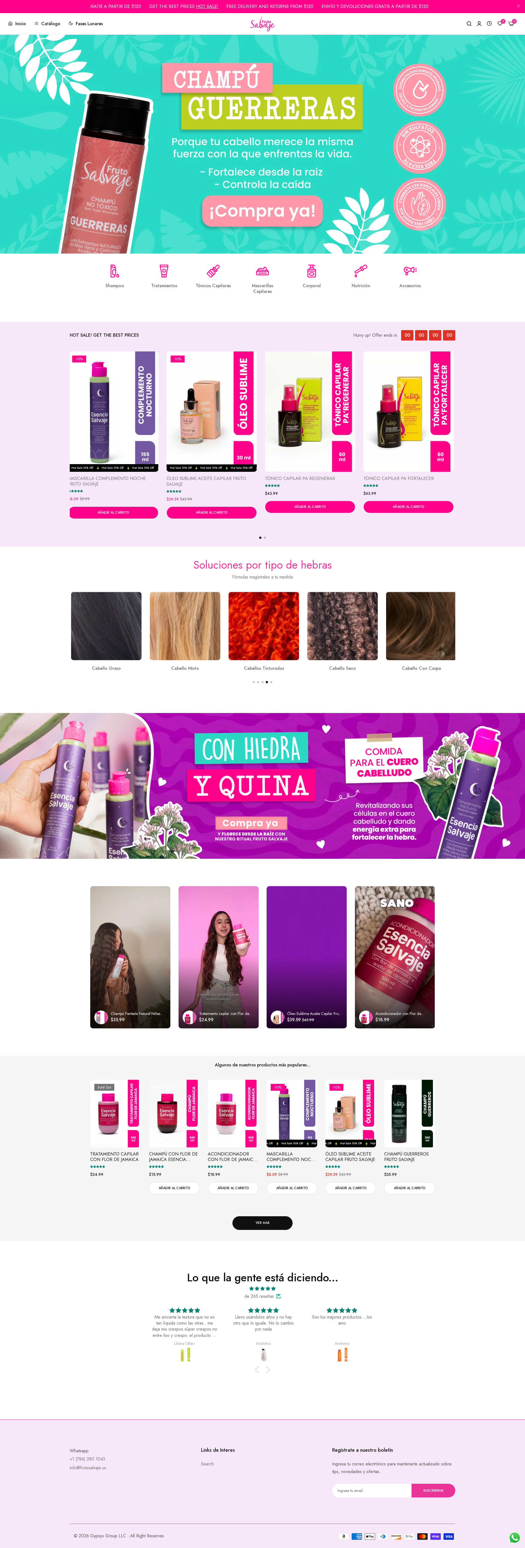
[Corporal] (312, 271)
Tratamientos (164, 286)
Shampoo (115, 286)
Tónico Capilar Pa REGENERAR (302, 479)
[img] (262, 1289)
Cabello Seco (183, 668)
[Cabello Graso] (341, 626)
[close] (518, 6)
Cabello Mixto (420, 668)
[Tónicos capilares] (213, 271)
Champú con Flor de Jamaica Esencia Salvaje (173, 1157)
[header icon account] (479, 24)
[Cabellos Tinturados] (105, 626)
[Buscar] (469, 24)
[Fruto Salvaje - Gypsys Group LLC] (262, 23)
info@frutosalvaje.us (88, 1468)
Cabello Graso (341, 668)
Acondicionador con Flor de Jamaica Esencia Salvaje (232, 1157)
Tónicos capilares (213, 286)
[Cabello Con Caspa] (262, 626)
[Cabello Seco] (183, 626)
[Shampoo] (115, 271)
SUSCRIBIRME (433, 1490)
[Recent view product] (489, 24)
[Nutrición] (361, 271)
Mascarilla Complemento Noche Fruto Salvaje (108, 481)
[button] (77, 491)
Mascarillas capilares (262, 289)
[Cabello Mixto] (420, 626)
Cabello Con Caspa (262, 668)
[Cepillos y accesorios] (410, 271)
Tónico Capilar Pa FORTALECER (400, 479)
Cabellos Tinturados (105, 668)
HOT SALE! (207, 6)
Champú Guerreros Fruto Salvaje (406, 1157)
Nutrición (361, 286)
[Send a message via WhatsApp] (514, 1537)
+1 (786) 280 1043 (87, 1459)
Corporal (312, 286)
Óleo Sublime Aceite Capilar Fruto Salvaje (208, 481)
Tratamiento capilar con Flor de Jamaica (114, 1157)
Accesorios (410, 286)
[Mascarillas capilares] (262, 271)
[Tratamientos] (164, 271)
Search (207, 1464)
